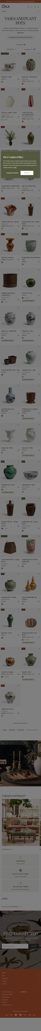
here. (15, 167)
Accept (27, 173)
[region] (20, 164)
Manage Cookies (12, 173)
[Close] (37, 153)
